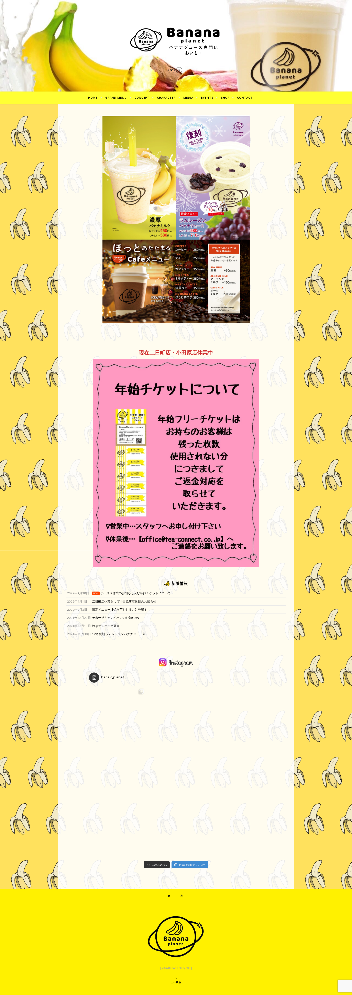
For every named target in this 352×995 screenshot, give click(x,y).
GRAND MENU (116, 97)
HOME (93, 97)
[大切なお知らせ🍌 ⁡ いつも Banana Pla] (118, 715)
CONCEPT (141, 97)
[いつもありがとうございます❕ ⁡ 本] (176, 715)
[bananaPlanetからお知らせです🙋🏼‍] (176, 830)
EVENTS (207, 97)
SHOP (225, 97)
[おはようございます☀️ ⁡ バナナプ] (234, 715)
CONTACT (245, 97)
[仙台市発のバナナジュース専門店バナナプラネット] (176, 40)
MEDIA (188, 97)
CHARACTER (166, 97)
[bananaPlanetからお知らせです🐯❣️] (234, 830)
